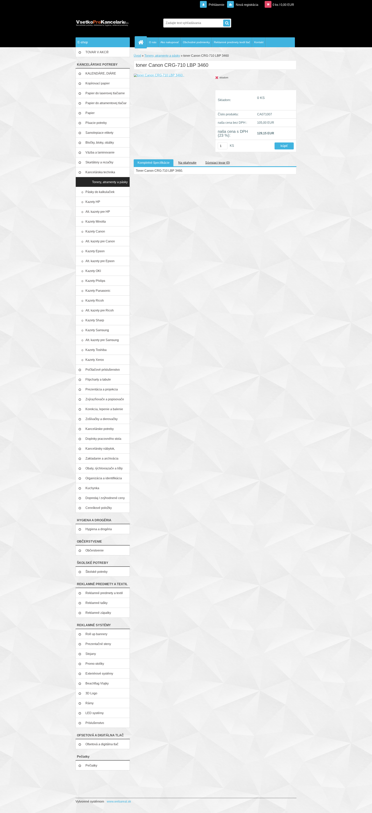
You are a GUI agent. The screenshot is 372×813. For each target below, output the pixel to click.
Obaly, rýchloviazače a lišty (104, 468)
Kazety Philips (95, 280)
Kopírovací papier (97, 83)
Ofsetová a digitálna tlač (101, 744)
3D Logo (91, 693)
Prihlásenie (216, 4)
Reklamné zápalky (98, 612)
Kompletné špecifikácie (154, 162)
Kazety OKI (93, 271)
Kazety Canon (95, 231)
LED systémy (94, 713)
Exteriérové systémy (99, 673)
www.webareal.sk (119, 801)
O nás (152, 42)
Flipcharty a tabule (98, 379)
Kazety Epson (95, 251)
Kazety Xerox (95, 359)
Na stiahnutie (187, 162)
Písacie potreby (96, 122)
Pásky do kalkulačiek (100, 192)
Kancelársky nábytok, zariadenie (100, 450)
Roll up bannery (96, 634)
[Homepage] (142, 42)
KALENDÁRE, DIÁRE (100, 73)
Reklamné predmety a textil (104, 593)
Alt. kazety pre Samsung (102, 340)
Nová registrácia (246, 4)
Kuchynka (92, 488)
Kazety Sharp (95, 320)
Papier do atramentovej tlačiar (106, 103)
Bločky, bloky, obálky (99, 142)
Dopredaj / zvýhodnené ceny (105, 498)
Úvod (137, 55)
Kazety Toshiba (96, 350)
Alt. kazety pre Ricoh (99, 310)
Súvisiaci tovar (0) (217, 162)
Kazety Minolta (96, 221)
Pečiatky (91, 765)
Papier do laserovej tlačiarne (105, 93)
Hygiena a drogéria (98, 529)
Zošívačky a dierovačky (101, 419)
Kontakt (259, 42)
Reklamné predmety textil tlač (232, 42)
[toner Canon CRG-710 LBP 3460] (159, 75)
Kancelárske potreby (99, 429)
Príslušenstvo (94, 723)
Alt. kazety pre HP (97, 211)
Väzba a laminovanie (100, 152)
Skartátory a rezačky (99, 162)
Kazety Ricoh (95, 300)
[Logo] (102, 23)
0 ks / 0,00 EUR (283, 4)
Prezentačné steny (98, 644)
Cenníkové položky (98, 507)
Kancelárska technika (100, 172)
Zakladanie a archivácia (101, 458)
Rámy (89, 703)
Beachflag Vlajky (97, 683)
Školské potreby (96, 571)
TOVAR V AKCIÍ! (96, 52)
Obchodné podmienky (196, 42)
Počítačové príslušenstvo (102, 369)
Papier (90, 113)
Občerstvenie (94, 550)
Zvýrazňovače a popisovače (104, 399)
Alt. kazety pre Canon (100, 241)
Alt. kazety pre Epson (100, 261)
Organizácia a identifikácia (103, 478)
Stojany (90, 653)
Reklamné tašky (96, 603)
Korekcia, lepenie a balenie (104, 409)
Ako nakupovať (169, 42)
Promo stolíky (94, 663)
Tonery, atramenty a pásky (110, 182)
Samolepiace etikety (99, 132)
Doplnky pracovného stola (103, 438)
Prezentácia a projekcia (101, 389)
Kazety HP (92, 201)
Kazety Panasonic (98, 290)
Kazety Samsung (97, 330)
